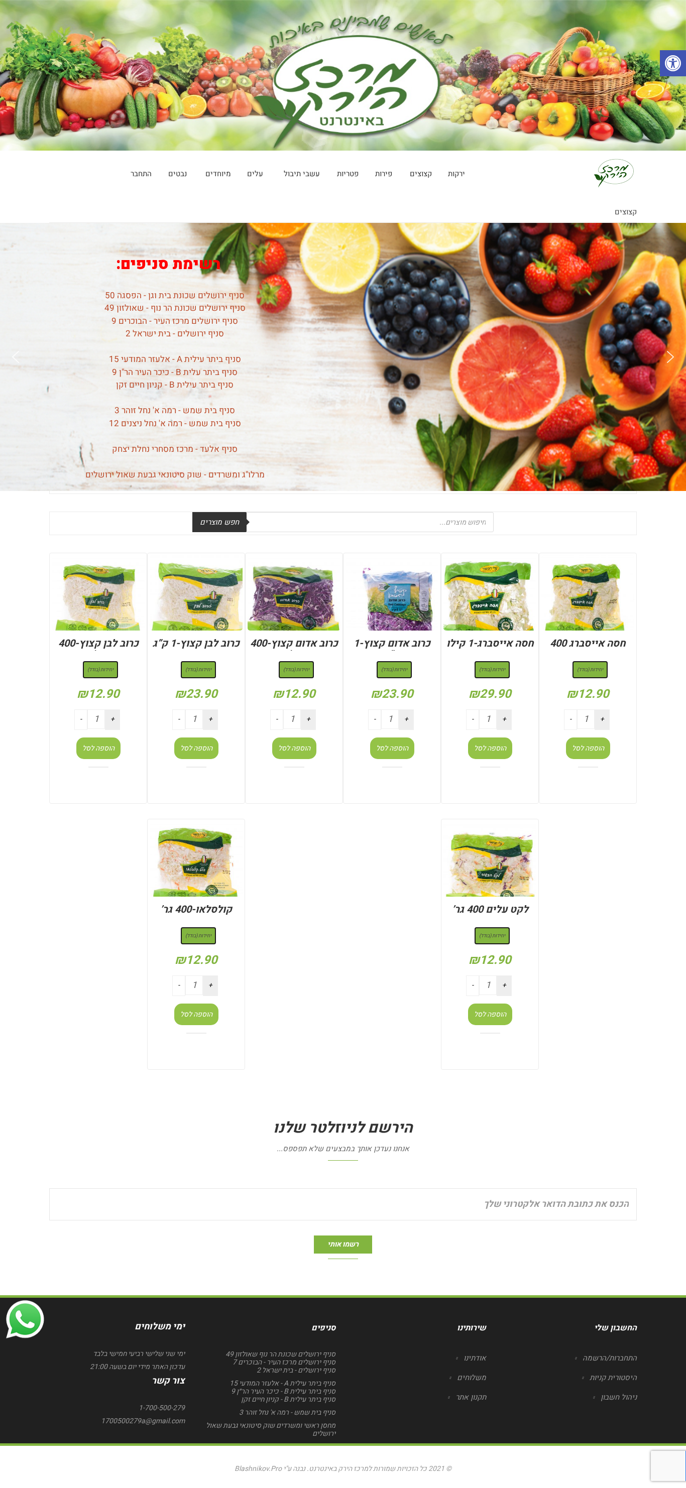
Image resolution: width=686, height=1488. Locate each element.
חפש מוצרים (219, 522)
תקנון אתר (470, 1397)
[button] (16, 357)
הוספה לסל (588, 748)
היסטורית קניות (613, 1377)
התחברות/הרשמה (610, 1357)
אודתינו (475, 1357)
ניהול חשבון (619, 1397)
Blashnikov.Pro (258, 1468)
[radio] (590, 669)
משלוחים (471, 1377)
